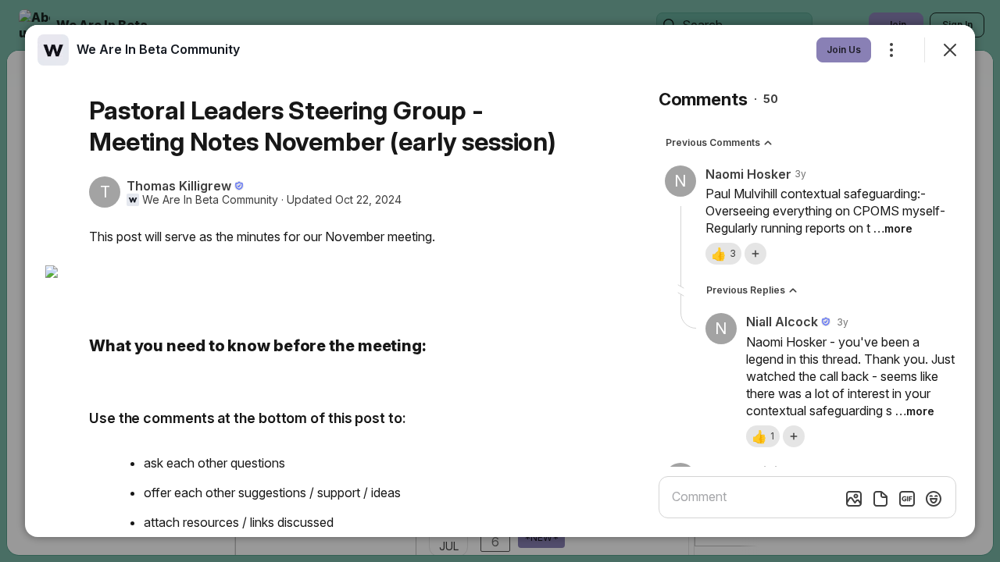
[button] (723, 254)
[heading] (158, 49)
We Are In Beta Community (210, 200)
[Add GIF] (907, 498)
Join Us (844, 49)
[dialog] (500, 281)
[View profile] (53, 50)
